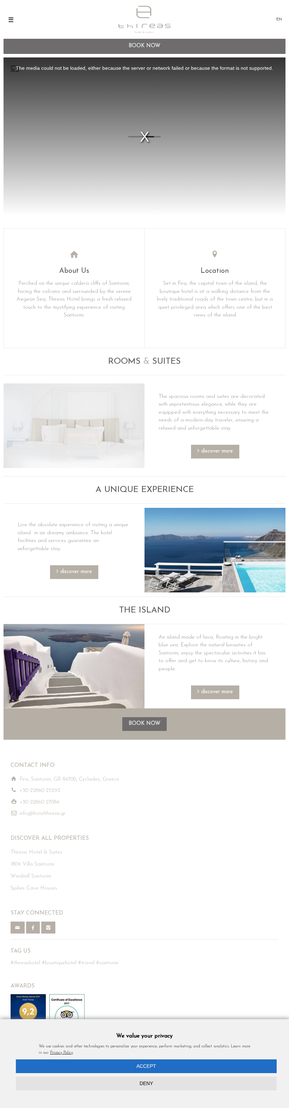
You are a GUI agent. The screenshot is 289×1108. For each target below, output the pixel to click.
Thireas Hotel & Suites (36, 852)
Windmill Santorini (31, 876)
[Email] (18, 928)
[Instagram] (48, 928)
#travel (86, 963)
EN (279, 19)
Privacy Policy (61, 1053)
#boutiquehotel (59, 963)
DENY (146, 1083)
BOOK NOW (144, 723)
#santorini (107, 963)
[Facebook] (33, 928)
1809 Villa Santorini (32, 864)
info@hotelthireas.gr (42, 813)
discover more (217, 451)
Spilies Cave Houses (34, 888)
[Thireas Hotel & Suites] (145, 19)
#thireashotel (25, 963)
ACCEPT (146, 1066)
